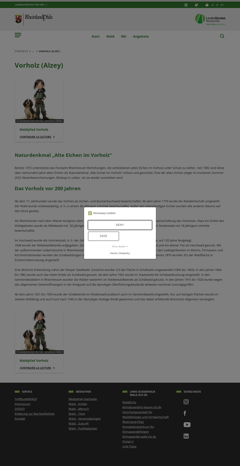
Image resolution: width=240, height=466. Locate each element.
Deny (120, 225)
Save (103, 236)
